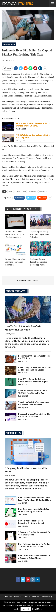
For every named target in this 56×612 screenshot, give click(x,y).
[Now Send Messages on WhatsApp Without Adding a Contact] (10, 512)
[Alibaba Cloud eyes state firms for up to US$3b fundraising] (15, 221)
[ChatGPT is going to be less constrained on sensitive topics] (10, 382)
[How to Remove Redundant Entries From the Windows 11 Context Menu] (10, 500)
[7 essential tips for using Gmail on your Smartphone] (10, 535)
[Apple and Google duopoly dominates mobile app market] (40, 249)
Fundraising (32, 191)
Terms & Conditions (31, 597)
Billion (10, 191)
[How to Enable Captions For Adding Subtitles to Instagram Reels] (10, 547)
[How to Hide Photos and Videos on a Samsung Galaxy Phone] (10, 558)
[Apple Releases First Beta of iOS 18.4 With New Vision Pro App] (10, 393)
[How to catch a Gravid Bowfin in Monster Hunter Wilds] (28, 309)
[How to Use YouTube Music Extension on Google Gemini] (10, 524)
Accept (26, 609)
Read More (37, 609)
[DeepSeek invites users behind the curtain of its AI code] (10, 417)
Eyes (24, 191)
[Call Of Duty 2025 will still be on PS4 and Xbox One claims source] (10, 370)
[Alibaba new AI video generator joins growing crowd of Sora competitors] (8, 126)
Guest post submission (12, 597)
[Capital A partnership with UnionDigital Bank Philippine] (40, 221)
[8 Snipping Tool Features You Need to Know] (28, 451)
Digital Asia (9, 44)
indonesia (42, 191)
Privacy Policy (46, 597)
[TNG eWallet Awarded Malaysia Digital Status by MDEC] (8, 138)
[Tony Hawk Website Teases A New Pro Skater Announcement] (10, 405)
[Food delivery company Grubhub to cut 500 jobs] (10, 359)
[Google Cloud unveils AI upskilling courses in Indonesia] (15, 249)
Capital (18, 191)
